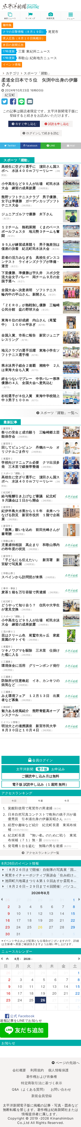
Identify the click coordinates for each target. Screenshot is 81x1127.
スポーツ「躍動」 (37, 73)
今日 (14, 800)
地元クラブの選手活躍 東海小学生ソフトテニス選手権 (40, 352)
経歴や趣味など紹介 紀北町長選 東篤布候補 (42, 827)
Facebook (31, 145)
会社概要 (19, 1070)
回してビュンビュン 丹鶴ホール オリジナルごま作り (40, 447)
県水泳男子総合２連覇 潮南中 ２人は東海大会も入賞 (40, 367)
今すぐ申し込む (25, 124)
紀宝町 (10, 95)
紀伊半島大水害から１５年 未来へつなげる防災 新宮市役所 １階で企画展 (40, 513)
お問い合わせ (61, 1089)
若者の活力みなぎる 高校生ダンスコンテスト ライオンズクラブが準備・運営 (40, 261)
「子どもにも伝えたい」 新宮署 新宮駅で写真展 (40, 560)
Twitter (11, 145)
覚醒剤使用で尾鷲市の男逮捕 (34, 808)
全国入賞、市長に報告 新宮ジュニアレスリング (40, 337)
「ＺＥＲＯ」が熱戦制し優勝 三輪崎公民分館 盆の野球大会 (40, 307)
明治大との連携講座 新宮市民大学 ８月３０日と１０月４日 (40, 726)
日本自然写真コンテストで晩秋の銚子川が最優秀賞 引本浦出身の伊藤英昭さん (42, 816)
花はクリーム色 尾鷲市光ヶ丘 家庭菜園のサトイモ (40, 635)
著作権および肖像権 (41, 1076)
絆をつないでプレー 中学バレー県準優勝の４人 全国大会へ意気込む (40, 382)
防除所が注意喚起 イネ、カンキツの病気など (40, 681)
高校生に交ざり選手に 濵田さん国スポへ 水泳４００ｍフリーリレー (40, 170)
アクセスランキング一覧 (42, 852)
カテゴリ (13, 73)
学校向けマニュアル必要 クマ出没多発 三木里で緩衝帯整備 (40, 462)
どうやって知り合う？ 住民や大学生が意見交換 (40, 605)
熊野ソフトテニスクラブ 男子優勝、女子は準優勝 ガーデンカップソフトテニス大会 (40, 201)
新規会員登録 (41, 1096)
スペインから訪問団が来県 (40, 575)
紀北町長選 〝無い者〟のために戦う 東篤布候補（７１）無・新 (42, 837)
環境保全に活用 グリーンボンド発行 (40, 665)
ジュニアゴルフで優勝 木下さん (40, 216)
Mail (72, 145)
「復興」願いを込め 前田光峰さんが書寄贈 (40, 530)
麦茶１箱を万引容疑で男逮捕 (40, 590)
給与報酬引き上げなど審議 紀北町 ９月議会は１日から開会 (40, 496)
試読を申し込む (58, 124)
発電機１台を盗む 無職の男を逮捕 (39, 846)
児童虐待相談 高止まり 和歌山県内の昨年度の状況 (40, 545)
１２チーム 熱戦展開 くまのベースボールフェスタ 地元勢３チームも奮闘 (40, 231)
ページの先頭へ (68, 1063)
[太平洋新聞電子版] (20, 6)
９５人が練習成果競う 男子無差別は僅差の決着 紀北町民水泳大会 (40, 246)
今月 (66, 800)
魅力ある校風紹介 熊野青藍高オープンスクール (40, 711)
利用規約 (37, 1070)
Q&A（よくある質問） (29, 1089)
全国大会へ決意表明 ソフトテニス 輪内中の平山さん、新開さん (40, 292)
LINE (52, 145)
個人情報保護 (58, 1070)
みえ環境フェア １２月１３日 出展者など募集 (40, 696)
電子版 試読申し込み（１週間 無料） (40, 784)
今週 (40, 800)
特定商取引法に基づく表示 (41, 1083)
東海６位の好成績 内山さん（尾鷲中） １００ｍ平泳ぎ (40, 322)
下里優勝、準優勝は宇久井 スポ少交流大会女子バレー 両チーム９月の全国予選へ (40, 277)
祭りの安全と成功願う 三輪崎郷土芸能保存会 (40, 432)
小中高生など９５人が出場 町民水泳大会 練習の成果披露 (40, 185)
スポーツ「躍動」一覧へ (59, 413)
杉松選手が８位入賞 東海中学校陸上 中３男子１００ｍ (40, 397)
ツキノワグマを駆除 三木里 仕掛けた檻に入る (40, 650)
